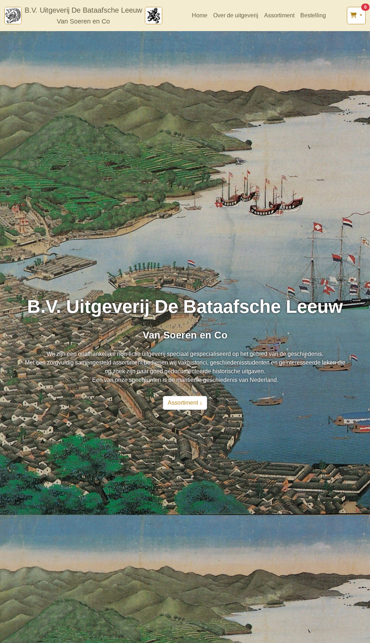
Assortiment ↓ (185, 403)
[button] (356, 15)
